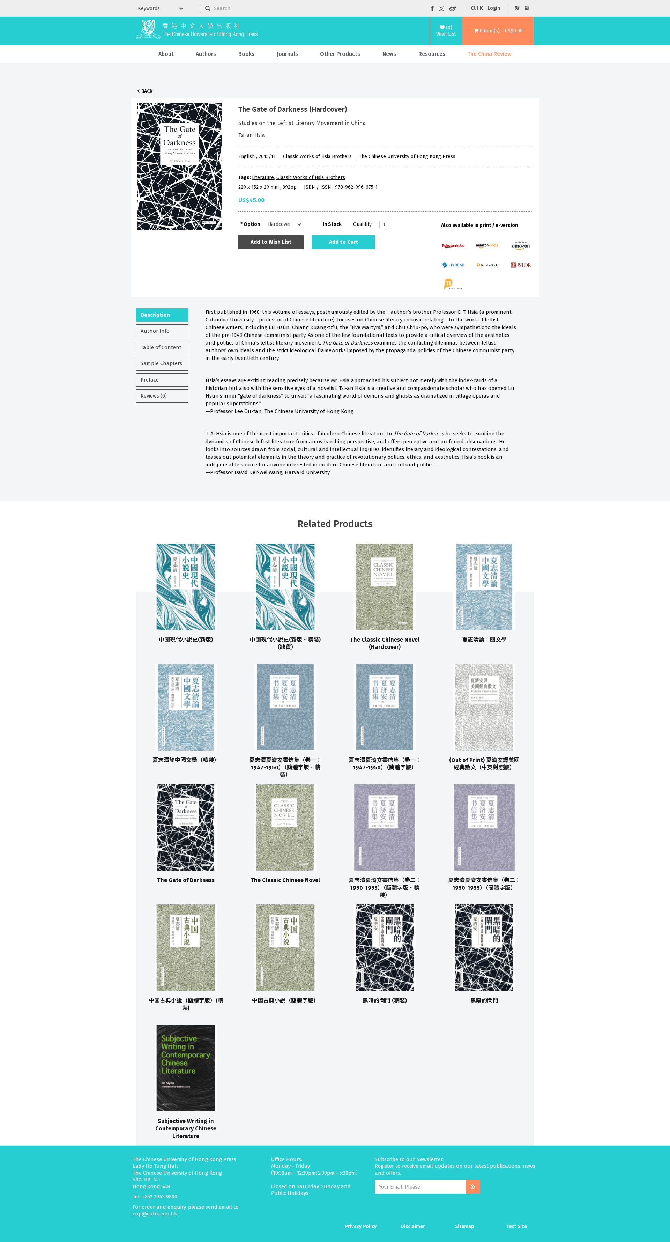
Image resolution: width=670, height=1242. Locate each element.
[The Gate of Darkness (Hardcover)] (179, 165)
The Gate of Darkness (186, 880)
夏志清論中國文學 (484, 639)
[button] (498, 31)
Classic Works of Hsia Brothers (310, 177)
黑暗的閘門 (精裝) (385, 1000)
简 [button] (526, 8)
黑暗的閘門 (484, 1000)
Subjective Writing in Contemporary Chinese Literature (185, 1128)
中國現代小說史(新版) (186, 639)
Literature (263, 177)
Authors (206, 54)
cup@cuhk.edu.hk (155, 1214)
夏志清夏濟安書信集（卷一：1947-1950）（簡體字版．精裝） (285, 767)
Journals (287, 54)
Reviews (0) (154, 396)
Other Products (340, 54)
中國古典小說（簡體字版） (285, 1000)
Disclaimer (413, 1226)
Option (252, 224)
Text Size (516, 1226)
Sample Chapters (161, 363)
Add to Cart (343, 242)
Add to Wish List (271, 242)
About (166, 54)
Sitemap (464, 1226)
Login (493, 8)
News (389, 54)
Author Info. (156, 331)
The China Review (489, 54)
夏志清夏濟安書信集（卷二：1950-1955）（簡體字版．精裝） (385, 888)
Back (146, 91)
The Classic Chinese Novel (285, 880)
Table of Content (161, 347)
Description (155, 315)
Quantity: (363, 224)
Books (246, 54)
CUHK (477, 8)
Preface (150, 380)
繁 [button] (517, 8)
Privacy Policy (361, 1226)
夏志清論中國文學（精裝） (185, 760)
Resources (431, 54)
